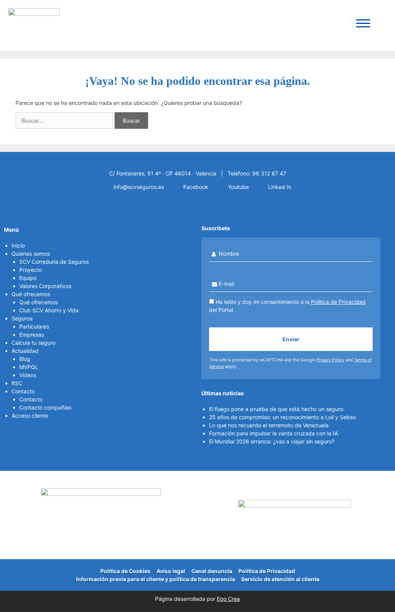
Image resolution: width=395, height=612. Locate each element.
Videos (27, 375)
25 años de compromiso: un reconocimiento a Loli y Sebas (282, 417)
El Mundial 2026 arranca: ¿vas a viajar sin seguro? (271, 441)
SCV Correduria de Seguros (54, 261)
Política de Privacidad (338, 301)
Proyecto (30, 269)
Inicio (18, 245)
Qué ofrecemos (31, 294)
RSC (17, 383)
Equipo (28, 278)
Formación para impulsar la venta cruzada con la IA (273, 433)
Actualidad (25, 350)
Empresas (31, 334)
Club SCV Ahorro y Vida (49, 310)
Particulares (34, 326)
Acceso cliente (30, 415)
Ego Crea (228, 598)
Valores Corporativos (45, 286)
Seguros (22, 318)
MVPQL (28, 367)
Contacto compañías (45, 407)
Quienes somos (31, 253)
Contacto (23, 391)
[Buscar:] (65, 120)
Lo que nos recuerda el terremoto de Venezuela (269, 425)
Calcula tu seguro (34, 342)
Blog (24, 359)
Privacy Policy (330, 359)
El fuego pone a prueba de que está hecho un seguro (276, 409)
